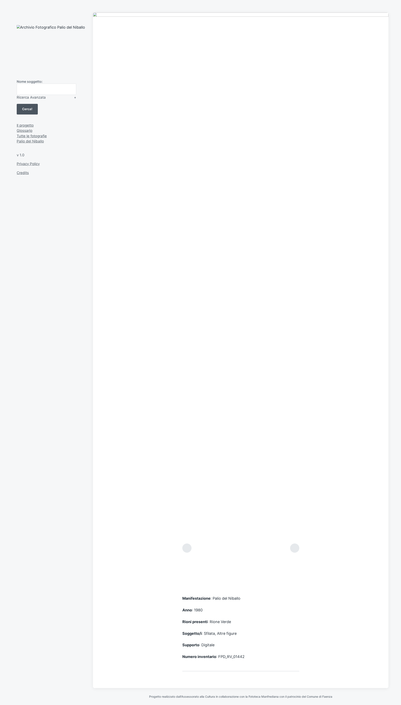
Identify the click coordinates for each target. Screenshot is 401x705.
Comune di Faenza (319, 696)
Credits (23, 173)
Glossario (24, 131)
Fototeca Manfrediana (264, 696)
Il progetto (25, 125)
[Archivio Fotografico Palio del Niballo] (63, 46)
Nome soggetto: (30, 81)
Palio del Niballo (30, 141)
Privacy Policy (28, 164)
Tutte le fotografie (32, 136)
